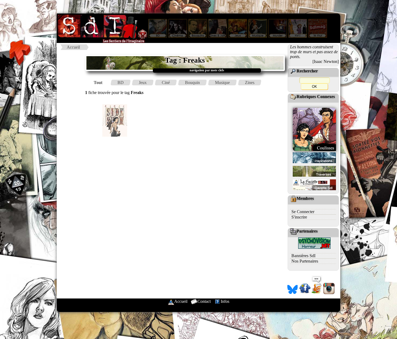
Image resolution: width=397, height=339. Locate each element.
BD (120, 82)
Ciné (166, 82)
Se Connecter (302, 211)
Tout (98, 82)
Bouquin (192, 82)
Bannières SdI (303, 255)
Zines (249, 82)
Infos (225, 301)
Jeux (143, 82)
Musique (222, 82)
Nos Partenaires (304, 261)
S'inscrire (299, 217)
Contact (204, 301)
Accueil (73, 47)
